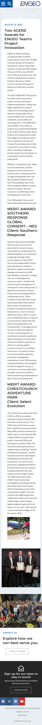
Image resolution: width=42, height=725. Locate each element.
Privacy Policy (22, 712)
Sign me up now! (21, 690)
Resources (22, 715)
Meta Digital (25, 721)
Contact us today (17, 651)
